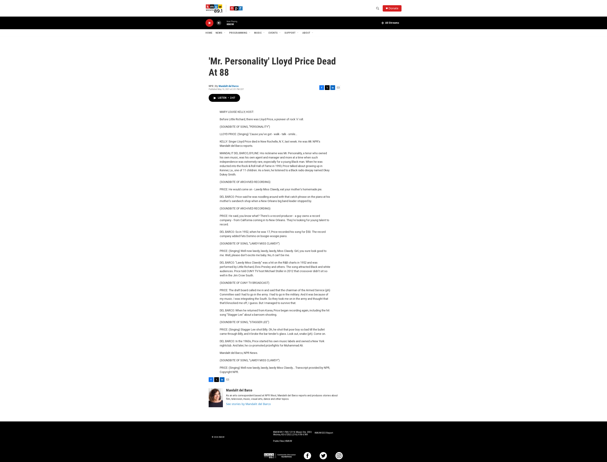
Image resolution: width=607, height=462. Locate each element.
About (306, 33)
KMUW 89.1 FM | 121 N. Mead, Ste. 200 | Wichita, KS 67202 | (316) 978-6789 (292, 433)
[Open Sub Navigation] (225, 33)
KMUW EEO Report (324, 433)
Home (208, 33)
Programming (238, 33)
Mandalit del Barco (229, 86)
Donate (393, 8)
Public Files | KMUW (282, 441)
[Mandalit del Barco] (216, 397)
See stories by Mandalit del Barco (248, 404)
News (219, 33)
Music (258, 33)
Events (273, 33)
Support (290, 33)
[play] (209, 23)
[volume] (219, 23)
